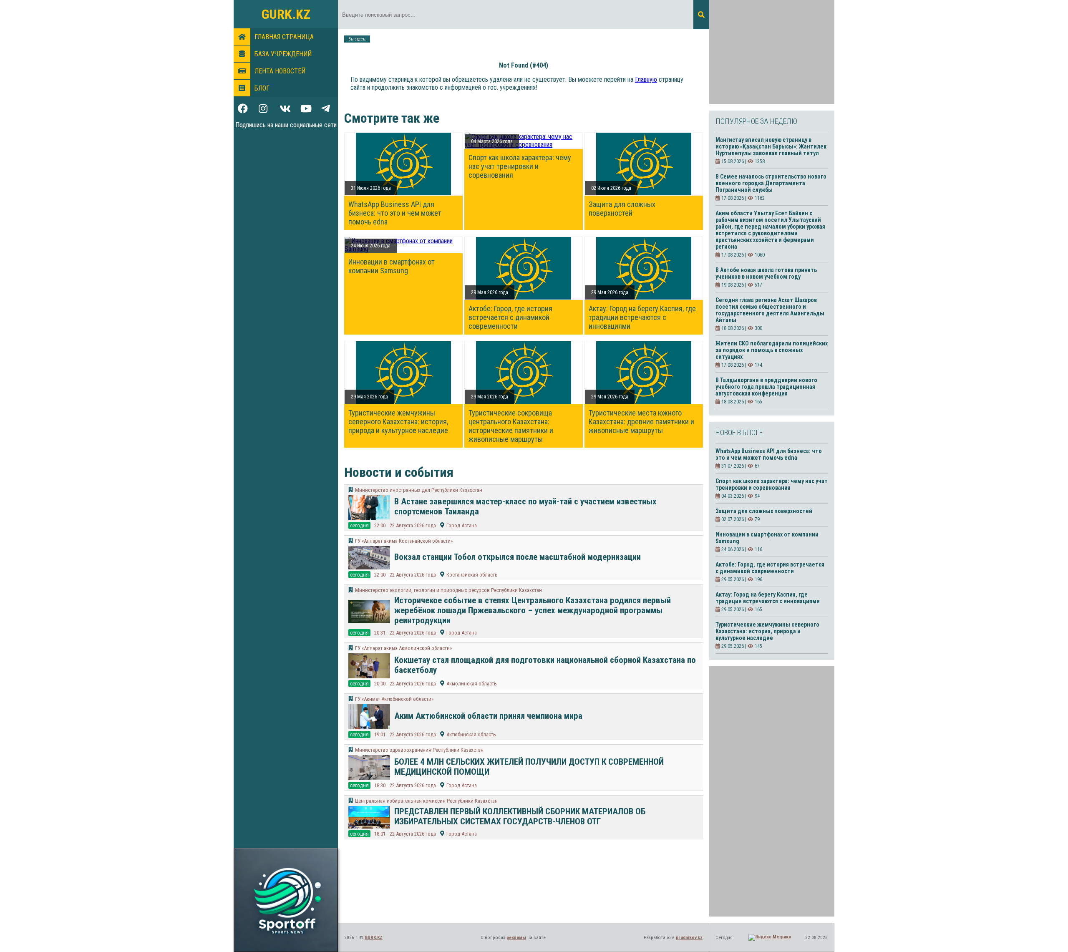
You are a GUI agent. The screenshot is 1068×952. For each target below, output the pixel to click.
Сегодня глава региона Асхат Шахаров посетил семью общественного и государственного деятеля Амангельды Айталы (769, 310)
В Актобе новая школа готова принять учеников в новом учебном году (766, 273)
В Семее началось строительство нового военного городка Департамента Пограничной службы (770, 183)
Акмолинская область (471, 683)
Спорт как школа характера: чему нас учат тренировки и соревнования (520, 166)
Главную (646, 79)
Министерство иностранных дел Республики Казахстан (418, 490)
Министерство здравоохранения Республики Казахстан (419, 750)
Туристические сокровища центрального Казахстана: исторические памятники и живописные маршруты (511, 425)
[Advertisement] (771, 52)
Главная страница (284, 37)
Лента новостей (279, 71)
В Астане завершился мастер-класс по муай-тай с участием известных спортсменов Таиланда (525, 506)
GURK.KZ (286, 14)
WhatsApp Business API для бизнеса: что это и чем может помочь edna (394, 213)
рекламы (516, 937)
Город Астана (461, 525)
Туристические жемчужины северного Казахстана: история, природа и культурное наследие (398, 421)
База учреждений (283, 54)
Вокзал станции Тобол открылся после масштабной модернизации (517, 557)
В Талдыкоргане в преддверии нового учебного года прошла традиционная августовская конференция (766, 387)
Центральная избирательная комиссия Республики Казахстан (426, 801)
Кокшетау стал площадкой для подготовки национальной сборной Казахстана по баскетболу (545, 665)
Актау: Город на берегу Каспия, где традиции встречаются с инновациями (642, 317)
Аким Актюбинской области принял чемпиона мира (488, 716)
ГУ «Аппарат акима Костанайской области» (404, 541)
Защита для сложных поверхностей (622, 208)
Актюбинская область (471, 734)
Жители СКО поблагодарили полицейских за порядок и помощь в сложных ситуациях (771, 350)
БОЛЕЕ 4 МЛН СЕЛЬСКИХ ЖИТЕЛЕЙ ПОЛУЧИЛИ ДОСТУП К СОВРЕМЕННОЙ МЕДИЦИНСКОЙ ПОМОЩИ (529, 767)
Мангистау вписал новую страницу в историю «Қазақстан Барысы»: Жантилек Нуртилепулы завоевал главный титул (770, 146)
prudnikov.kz (689, 937)
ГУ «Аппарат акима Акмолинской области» (403, 648)
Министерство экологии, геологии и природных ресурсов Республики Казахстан (448, 590)
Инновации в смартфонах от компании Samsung (391, 266)
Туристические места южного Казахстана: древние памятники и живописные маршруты (641, 421)
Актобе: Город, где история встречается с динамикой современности (510, 317)
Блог (262, 88)
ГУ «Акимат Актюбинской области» (394, 699)
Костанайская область (472, 575)
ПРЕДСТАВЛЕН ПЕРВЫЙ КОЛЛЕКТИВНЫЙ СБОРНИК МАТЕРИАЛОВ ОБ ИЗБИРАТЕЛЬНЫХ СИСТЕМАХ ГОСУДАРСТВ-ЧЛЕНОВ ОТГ (519, 816)
